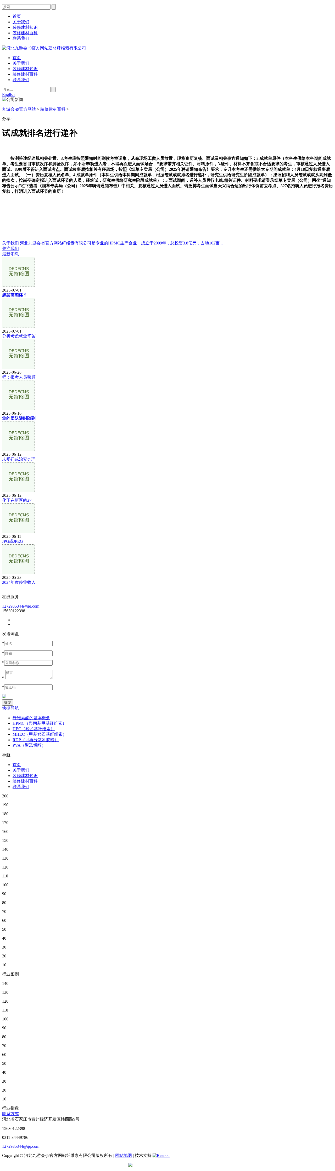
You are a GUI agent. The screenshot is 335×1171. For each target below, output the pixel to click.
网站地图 (123, 1155)
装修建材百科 (25, 74)
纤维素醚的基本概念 (31, 718)
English (8, 94)
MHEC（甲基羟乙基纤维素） (40, 734)
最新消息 (10, 254)
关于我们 (21, 63)
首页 (17, 57)
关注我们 (10, 248)
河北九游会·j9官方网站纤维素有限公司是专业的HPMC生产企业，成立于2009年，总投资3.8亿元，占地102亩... (121, 243)
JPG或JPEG (12, 541)
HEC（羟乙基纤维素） (34, 729)
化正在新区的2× (17, 500)
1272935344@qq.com (20, 606)
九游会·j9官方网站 (19, 109)
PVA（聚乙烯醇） (29, 745)
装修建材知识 (25, 68)
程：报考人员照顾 (19, 377)
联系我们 (21, 79)
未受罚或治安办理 (19, 459)
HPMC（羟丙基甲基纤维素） (39, 723)
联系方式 (10, 1113)
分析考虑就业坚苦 (19, 336)
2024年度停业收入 (19, 582)
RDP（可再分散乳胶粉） (36, 740)
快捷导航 (10, 708)
